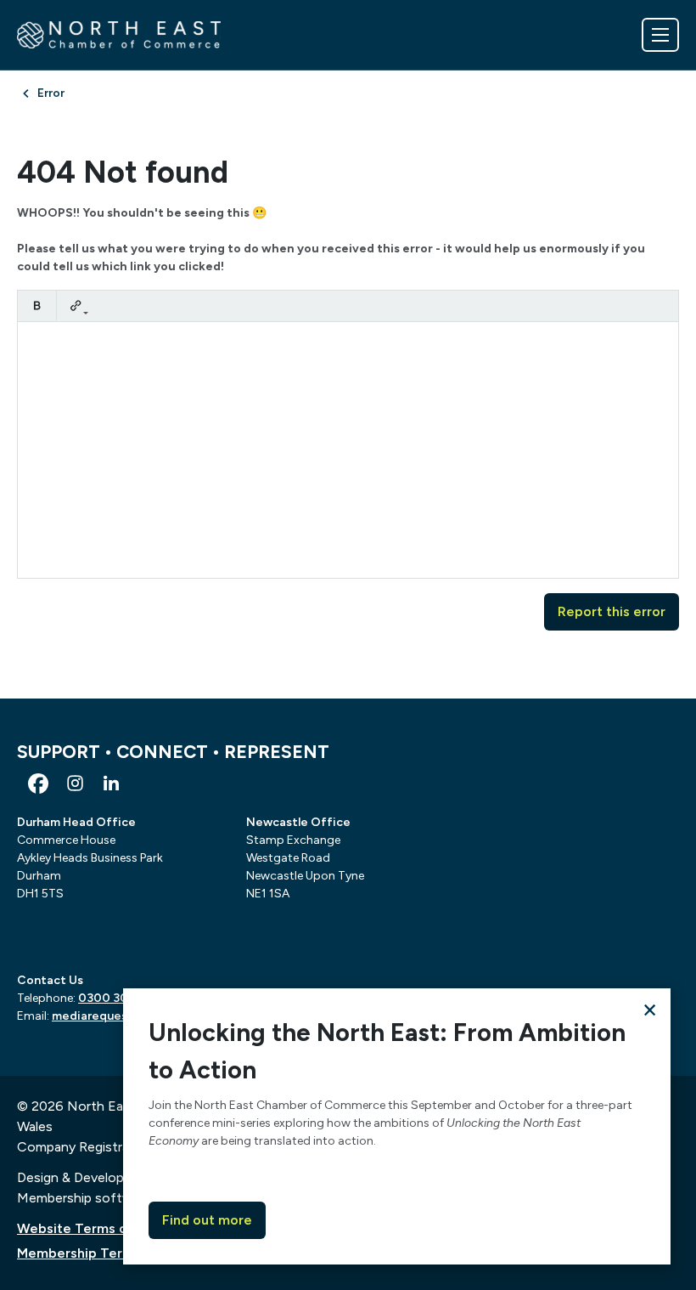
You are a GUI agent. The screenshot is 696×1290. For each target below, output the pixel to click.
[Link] (76, 305)
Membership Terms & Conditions (122, 1253)
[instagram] (74, 783)
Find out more (207, 1220)
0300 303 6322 (122, 998)
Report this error (611, 611)
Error (51, 93)
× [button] (650, 1009)
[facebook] (38, 783)
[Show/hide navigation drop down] (660, 35)
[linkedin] (111, 783)
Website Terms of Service (101, 1228)
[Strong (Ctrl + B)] (37, 305)
